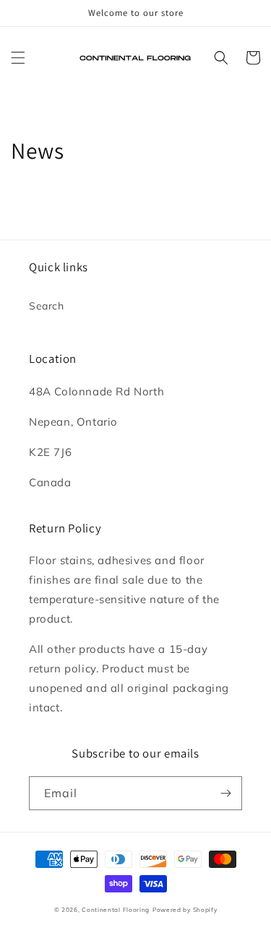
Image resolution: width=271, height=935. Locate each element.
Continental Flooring (116, 909)
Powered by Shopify (185, 909)
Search (46, 305)
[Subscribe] (225, 793)
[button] (18, 58)
